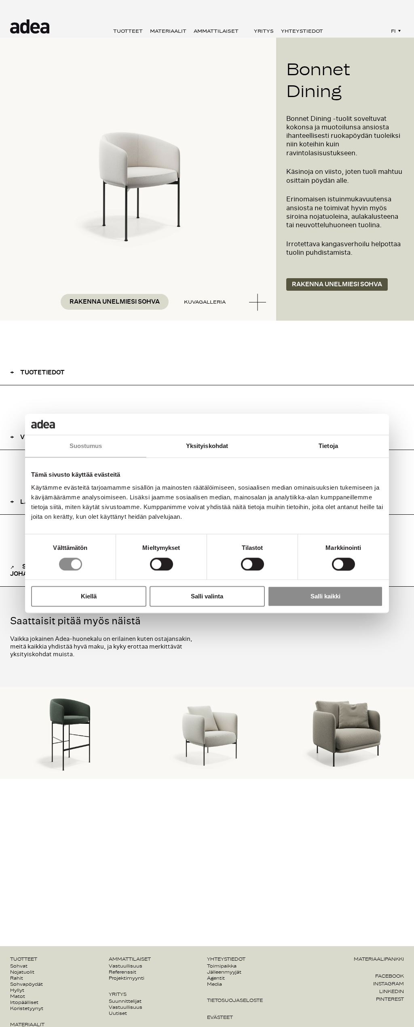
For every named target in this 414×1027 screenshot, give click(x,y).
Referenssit (122, 972)
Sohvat (18, 966)
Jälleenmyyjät (224, 972)
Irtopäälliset (24, 1002)
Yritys (264, 31)
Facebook (389, 976)
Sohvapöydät (26, 984)
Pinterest (390, 999)
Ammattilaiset (216, 31)
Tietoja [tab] (328, 446)
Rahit (16, 978)
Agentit (216, 978)
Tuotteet (128, 31)
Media (214, 984)
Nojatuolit (22, 972)
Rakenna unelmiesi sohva (115, 302)
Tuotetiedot (42, 373)
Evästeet (220, 1017)
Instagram (388, 983)
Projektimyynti (126, 978)
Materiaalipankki (379, 959)
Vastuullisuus (125, 966)
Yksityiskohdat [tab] (207, 446)
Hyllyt (17, 990)
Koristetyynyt (26, 1008)
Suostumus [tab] (86, 446)
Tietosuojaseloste (235, 1000)
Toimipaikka (222, 966)
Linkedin (391, 991)
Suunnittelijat (125, 1001)
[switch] (161, 564)
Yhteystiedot (302, 31)
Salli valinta (207, 596)
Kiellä (89, 596)
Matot (17, 996)
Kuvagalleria (205, 302)
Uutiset (118, 1013)
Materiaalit (168, 31)
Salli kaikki (325, 596)
